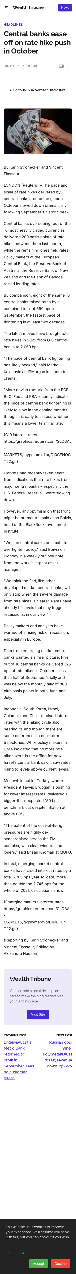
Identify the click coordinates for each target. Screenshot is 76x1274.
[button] (6, 8)
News (65, 7)
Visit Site (38, 1014)
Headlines (13, 24)
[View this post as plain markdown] (61, 66)
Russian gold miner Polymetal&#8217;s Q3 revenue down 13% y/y (57, 1054)
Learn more (15, 1253)
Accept (38, 1264)
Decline (60, 1264)
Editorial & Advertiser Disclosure (39, 90)
